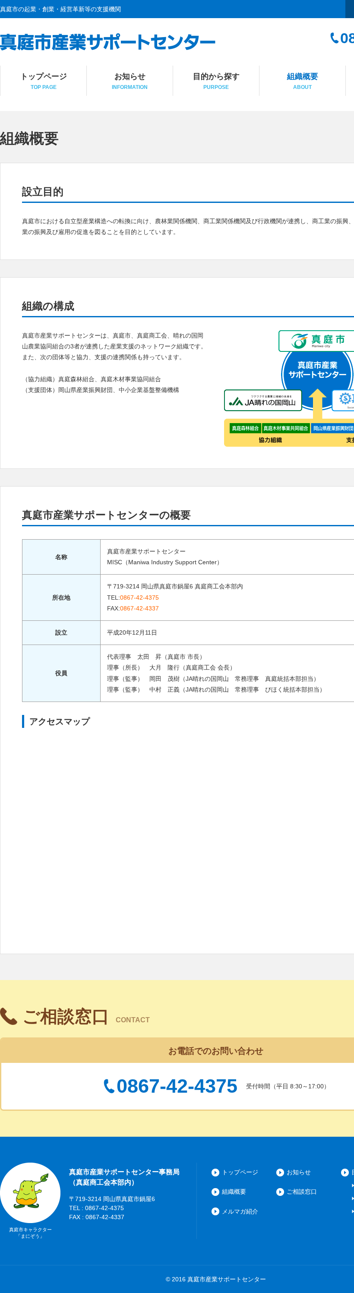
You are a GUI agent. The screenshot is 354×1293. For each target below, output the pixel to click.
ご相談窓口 (302, 1191)
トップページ (240, 1172)
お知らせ (299, 1172)
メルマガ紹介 (240, 1211)
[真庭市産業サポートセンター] (108, 44)
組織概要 (234, 1191)
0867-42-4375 (139, 597)
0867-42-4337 (139, 608)
